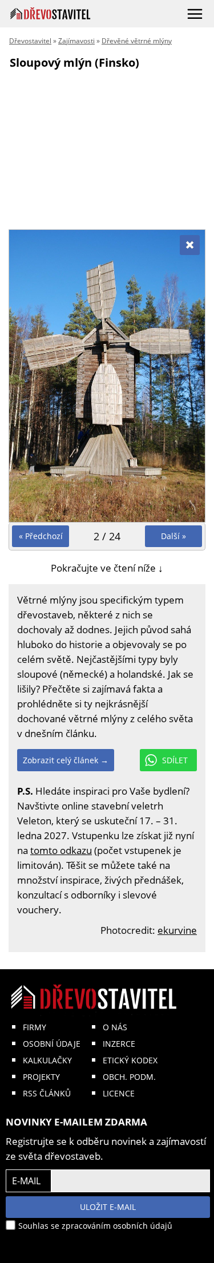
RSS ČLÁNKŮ (47, 1093)
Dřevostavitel (30, 41)
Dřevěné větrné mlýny (137, 41)
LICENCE (119, 1093)
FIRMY (34, 1027)
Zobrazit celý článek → (65, 760)
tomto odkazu (61, 850)
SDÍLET (175, 760)
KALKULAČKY (47, 1060)
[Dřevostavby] (50, 13)
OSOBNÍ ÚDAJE (51, 1043)
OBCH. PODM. (129, 1076)
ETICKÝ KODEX (130, 1060)
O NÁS (115, 1027)
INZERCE (119, 1043)
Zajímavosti (76, 41)
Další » (173, 536)
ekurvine (177, 930)
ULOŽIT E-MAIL (108, 1206)
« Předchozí (41, 536)
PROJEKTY (41, 1076)
